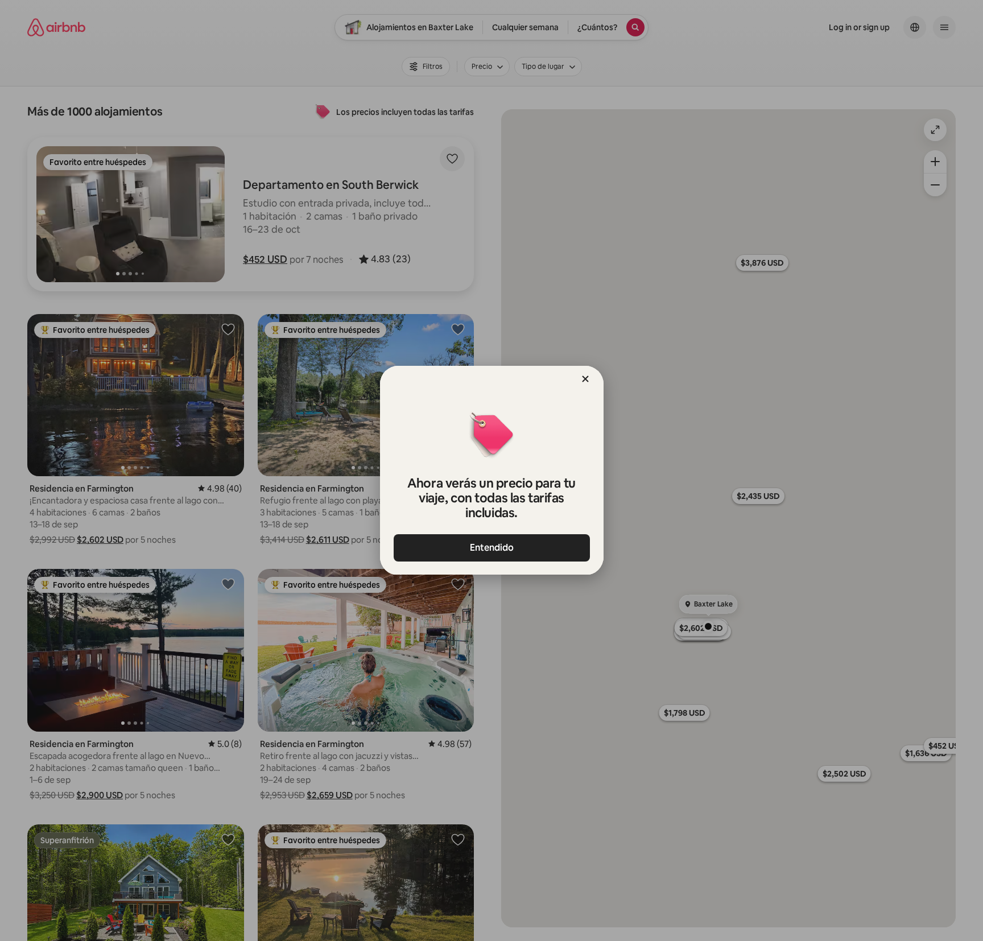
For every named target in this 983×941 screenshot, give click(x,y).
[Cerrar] (585, 378)
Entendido (492, 548)
